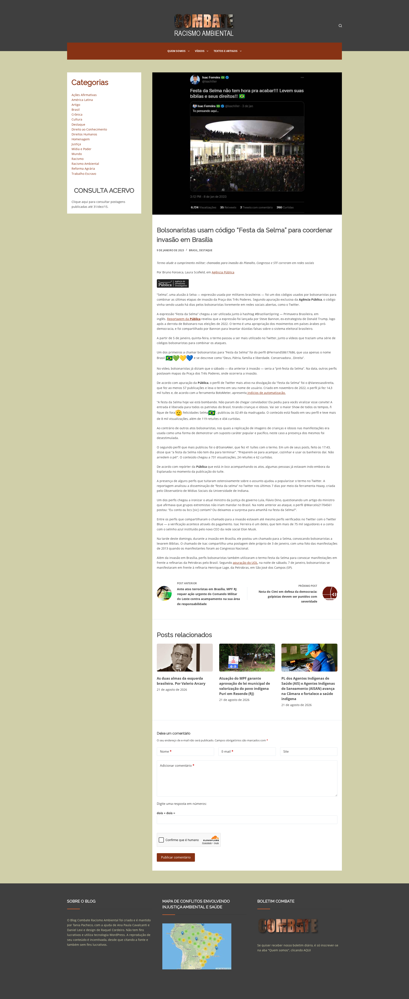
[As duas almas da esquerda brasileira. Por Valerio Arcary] (185, 658)
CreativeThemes (140, 991)
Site (286, 751)
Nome (165, 751)
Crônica (77, 114)
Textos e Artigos (226, 51)
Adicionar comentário (177, 765)
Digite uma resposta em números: (182, 803)
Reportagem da (183, 319)
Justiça (76, 144)
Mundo (77, 154)
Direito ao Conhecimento (89, 129)
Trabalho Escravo (84, 174)
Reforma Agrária (83, 168)
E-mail (227, 751)
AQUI (307, 950)
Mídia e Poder (81, 149)
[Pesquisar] (340, 25)
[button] (188, 51)
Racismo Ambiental (85, 164)
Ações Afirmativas (84, 95)
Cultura (77, 119)
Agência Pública (223, 272)
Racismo (78, 159)
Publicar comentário (176, 857)
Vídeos (199, 51)
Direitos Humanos (84, 134)
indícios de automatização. (266, 393)
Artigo (76, 105)
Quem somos (176, 51)
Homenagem (81, 139)
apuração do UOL (245, 563)
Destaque (205, 250)
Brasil (193, 250)
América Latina (82, 100)
